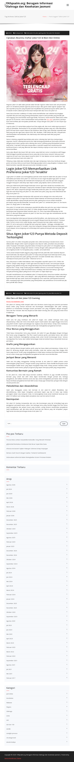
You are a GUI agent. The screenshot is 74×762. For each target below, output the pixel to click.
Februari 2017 (10, 678)
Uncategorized (19, 33)
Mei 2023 (9, 634)
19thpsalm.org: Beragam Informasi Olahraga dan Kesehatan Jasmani (29, 5)
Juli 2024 (9, 573)
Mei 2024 (9, 581)
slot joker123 (57, 293)
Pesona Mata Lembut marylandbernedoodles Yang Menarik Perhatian (28, 440)
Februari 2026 (10, 511)
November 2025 (11, 524)
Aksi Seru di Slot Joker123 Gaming (23, 298)
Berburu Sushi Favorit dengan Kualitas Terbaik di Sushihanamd (26, 453)
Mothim (9, 33)
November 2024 (11, 555)
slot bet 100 (10, 724)
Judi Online (9, 694)
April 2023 (9, 638)
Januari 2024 (10, 599)
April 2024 (9, 586)
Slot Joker (57, 33)
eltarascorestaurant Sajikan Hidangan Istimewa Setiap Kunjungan (27, 448)
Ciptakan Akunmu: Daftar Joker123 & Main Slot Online (33, 37)
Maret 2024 (10, 590)
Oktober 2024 (10, 559)
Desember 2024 (11, 551)
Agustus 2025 (10, 537)
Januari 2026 (10, 515)
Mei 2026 (9, 498)
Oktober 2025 (10, 529)
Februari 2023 (10, 647)
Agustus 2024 (10, 568)
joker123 (51, 33)
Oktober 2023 (10, 612)
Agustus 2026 (10, 485)
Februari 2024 (10, 594)
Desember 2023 (11, 603)
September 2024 (11, 564)
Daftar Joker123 (30, 33)
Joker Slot (46, 33)
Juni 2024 (9, 577)
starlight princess (12, 733)
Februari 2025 (10, 542)
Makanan (9, 702)
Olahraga (9, 711)
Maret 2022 (10, 652)
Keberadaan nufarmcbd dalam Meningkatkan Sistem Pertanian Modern (28, 457)
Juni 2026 (9, 494)
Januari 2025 (10, 546)
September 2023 (11, 616)
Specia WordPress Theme (13, 758)
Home (45, 16)
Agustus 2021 (10, 665)
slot (7, 720)
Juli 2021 (9, 669)
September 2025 (11, 533)
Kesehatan (9, 698)
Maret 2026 (10, 507)
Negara (8, 707)
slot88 (8, 729)
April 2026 (9, 502)
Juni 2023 (9, 630)
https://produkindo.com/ (15, 301)
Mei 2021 (9, 674)
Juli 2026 (9, 489)
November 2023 (11, 608)
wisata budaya (11, 742)
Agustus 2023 (10, 621)
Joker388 (51, 293)
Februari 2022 (10, 656)
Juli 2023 (9, 625)
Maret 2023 (10, 643)
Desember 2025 (11, 520)
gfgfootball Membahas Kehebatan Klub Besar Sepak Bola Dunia (26, 444)
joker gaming (39, 33)
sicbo (8, 716)
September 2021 (11, 660)
